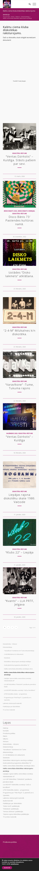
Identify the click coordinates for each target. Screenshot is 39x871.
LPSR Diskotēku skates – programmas (15, 694)
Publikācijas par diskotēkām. (11, 706)
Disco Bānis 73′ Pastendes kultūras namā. (20, 220)
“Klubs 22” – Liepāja (20, 552)
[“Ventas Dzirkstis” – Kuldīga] (19, 416)
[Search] (29, 4)
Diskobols (7, 658)
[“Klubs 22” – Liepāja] (19, 532)
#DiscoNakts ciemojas (26, 211)
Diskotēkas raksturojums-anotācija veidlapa (17, 661)
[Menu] (33, 4)
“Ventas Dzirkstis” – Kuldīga (19, 438)
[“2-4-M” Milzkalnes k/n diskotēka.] (19, 310)
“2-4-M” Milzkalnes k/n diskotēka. (19, 332)
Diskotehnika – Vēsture (10, 644)
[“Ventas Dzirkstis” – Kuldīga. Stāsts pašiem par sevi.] (19, 136)
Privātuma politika (9, 733)
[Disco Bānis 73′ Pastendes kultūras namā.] (19, 194)
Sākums (5, 739)
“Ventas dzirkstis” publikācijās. (13, 811)
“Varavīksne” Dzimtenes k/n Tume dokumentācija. (19, 651)
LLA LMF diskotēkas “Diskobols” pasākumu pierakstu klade (20, 685)
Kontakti (6, 731)
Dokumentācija (7, 647)
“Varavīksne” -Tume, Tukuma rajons (19, 386)
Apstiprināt (7, 868)
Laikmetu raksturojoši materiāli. (12, 703)
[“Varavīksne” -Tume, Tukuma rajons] (19, 364)
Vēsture (5, 741)
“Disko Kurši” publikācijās (11, 806)
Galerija (5, 728)
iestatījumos (15, 864)
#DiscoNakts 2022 (10, 211)
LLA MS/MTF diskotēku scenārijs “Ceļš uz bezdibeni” (19, 690)
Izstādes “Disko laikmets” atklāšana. (19, 274)
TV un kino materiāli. (9, 710)
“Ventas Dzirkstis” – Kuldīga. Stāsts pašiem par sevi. (19, 160)
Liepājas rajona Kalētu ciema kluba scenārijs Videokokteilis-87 (17, 679)
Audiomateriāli (8, 801)
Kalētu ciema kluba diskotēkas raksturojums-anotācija (19, 674)
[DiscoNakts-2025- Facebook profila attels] (16, 4)
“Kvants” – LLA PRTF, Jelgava (19, 602)
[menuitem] (29, 4)
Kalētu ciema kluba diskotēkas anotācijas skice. (18, 669)
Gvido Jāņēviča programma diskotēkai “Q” (16, 665)
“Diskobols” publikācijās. (11, 809)
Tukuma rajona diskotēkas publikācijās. (16, 814)
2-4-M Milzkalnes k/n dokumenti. (14, 654)
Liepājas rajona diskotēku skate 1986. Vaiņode (19, 498)
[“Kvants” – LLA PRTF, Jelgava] (19, 580)
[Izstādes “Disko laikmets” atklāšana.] (19, 252)
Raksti (5, 736)
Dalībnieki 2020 (12, 433)
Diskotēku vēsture (19, 153)
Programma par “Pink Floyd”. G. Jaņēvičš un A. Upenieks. (17, 699)
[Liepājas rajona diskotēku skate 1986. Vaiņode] (19, 474)
